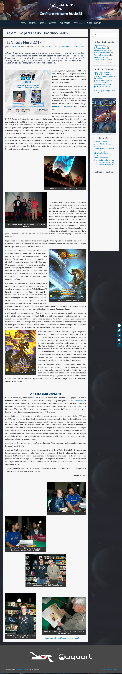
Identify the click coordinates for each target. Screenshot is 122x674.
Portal (23, 23)
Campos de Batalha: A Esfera (104, 148)
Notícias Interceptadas (102, 53)
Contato (97, 23)
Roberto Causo (14, 46)
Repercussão (79, 23)
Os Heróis (32, 23)
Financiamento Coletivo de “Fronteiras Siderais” (103, 81)
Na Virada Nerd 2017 (23, 42)
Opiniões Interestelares (102, 55)
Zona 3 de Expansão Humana (104, 164)
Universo (52, 23)
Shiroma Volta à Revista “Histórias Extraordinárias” (103, 73)
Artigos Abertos (50, 46)
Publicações (65, 23)
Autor (89, 23)
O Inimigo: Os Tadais (101, 153)
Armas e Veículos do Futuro (103, 144)
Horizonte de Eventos (101, 50)
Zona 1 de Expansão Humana (104, 160)
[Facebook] (119, 325)
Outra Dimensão (64, 46)
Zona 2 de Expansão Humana (104, 162)
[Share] (119, 344)
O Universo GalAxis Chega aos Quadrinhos (104, 77)
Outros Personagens (101, 158)
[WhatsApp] (119, 335)
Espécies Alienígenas (101, 151)
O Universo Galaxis (100, 142)
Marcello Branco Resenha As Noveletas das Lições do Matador (104, 86)
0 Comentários (79, 46)
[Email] (119, 339)
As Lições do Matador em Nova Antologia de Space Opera (105, 91)
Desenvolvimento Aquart (109, 670)
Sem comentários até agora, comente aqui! (62, 638)
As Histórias (98, 146)
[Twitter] (119, 330)
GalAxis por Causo (100, 48)
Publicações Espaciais (101, 59)
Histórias (42, 23)
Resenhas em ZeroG (101, 62)
